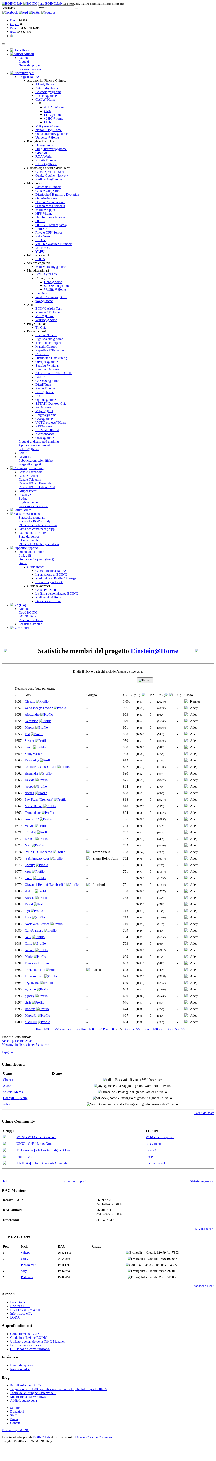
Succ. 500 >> (176, 1029)
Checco (8, 1079)
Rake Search (43, 236)
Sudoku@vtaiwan (47, 365)
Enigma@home (45, 415)
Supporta (16, 1407)
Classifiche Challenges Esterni (39, 544)
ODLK (40, 221)
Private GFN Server (48, 232)
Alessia (29, 897)
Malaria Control (46, 346)
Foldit (22, 453)
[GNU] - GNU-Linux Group (35, 1143)
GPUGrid (42, 153)
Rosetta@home (45, 160)
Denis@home (44, 145)
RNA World (43, 156)
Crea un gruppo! (75, 1181)
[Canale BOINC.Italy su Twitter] (34, 12)
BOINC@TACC (46, 274)
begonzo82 (32, 983)
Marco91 (31, 1015)
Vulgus (29, 825)
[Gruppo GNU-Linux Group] (4, 1144)
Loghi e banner (29, 502)
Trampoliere (33, 812)
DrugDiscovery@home (51, 149)
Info (5, 1181)
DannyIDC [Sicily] (15, 1098)
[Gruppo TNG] (4, 1157)
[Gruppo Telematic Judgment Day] (4, 1150)
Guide (23, 563)
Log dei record (204, 1228)
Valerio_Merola (13, 1092)
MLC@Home (44, 316)
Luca (28, 917)
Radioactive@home (48, 179)
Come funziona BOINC (51, 570)
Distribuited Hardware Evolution (57, 194)
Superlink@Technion (49, 350)
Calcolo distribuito (31, 620)
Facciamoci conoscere (33, 506)
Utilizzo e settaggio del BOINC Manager (37, 1341)
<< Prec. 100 (85, 1029)
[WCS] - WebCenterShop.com (36, 1137)
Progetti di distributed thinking (39, 441)
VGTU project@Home (50, 422)
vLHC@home (53, 118)
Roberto (30, 1009)
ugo (27, 911)
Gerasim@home (46, 198)
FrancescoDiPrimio (37, 963)
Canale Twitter (28, 476)
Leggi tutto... (10, 1052)
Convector (42, 354)
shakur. (29, 891)
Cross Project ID (46, 589)
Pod (27, 734)
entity (24, 1258)
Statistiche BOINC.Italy (34, 521)
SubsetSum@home (56, 286)
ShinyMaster (33, 754)
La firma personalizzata (25, 1345)
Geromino (31, 721)
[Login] (76, 8)
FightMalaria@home (49, 339)
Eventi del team (204, 1113)
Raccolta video (20, 1369)
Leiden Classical (46, 335)
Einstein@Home (154, 651)
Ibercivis (41, 293)
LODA (40, 259)
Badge (23, 498)
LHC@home (52, 115)
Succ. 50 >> (132, 1029)
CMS (47, 111)
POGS (39, 396)
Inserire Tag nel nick (49, 582)
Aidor (7, 1086)
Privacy (15, 1419)
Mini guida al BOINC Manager (56, 578)
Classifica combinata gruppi (37, 529)
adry (24, 1271)
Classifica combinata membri (38, 525)
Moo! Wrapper (45, 210)
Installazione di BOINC (51, 574)
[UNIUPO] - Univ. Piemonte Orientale (41, 1163)
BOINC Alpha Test (48, 308)
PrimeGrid (42, 229)
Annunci (24, 608)
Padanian (27, 1277)
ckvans (29, 793)
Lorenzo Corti (34, 976)
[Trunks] (30, 832)
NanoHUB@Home (48, 130)
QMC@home (44, 438)
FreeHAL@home (47, 369)
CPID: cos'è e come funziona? (30, 1349)
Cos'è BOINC (28, 612)
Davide (29, 780)
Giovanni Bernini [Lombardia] (45, 884)
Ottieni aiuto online (31, 551)
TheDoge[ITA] (35, 969)
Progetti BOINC (29, 77)
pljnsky (29, 996)
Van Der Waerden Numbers (53, 244)
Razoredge (32, 760)
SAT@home (43, 426)
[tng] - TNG (24, 1156)
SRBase (40, 240)
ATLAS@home (54, 107)
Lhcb (47, 122)
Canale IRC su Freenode (35, 483)
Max (28, 845)
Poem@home (44, 392)
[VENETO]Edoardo (38, 852)
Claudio (30, 701)
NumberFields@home (50, 217)
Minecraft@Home (47, 312)
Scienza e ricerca (30, 69)
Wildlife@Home (55, 289)
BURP (40, 377)
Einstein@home (46, 96)
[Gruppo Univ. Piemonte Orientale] (4, 1163)
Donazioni (17, 1411)
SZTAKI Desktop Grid (50, 403)
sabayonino (153, 1143)
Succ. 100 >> (153, 1029)
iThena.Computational (50, 202)
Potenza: (15, 28)
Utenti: (14, 20)
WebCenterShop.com (160, 1137)
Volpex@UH (44, 411)
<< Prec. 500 (63, 1029)
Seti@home (43, 407)
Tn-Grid (40, 327)
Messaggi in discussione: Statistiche (25, 1044)
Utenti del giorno (21, 1365)
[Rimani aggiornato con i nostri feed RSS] (48, 12)
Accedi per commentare (17, 1041)
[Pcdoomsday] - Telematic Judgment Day (43, 1150)
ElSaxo (29, 839)
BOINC (24, 58)
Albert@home (44, 84)
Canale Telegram (30, 479)
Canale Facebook (30, 472)
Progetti (24, 61)
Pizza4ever (28, 1265)
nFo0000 (31, 1022)
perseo (150, 1156)
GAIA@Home (45, 99)
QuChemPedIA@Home (51, 134)
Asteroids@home (47, 88)
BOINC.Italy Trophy (33, 532)
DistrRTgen (43, 384)
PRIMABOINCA (47, 430)
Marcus (30, 727)
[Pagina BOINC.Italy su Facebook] (10, 12)
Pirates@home (45, 388)
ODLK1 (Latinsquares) (51, 225)
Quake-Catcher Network (51, 175)
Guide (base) (35, 567)
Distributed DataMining (51, 358)
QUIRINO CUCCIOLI (40, 767)
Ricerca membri (29, 540)
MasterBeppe (33, 806)
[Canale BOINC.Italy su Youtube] (23, 12)
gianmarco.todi (156, 1163)
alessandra (31, 773)
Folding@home (29, 449)
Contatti (15, 1423)
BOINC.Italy (27, 616)
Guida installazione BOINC (28, 1337)
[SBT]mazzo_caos (37, 858)
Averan (29, 950)
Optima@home (45, 400)
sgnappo (30, 989)
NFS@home (43, 213)
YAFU (40, 251)
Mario (29, 956)
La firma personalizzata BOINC (56, 593)
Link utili (25, 555)
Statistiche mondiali (32, 517)
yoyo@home (44, 301)
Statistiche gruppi (201, 1181)
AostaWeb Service (37, 924)
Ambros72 (32, 819)
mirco (28, 747)
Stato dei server (29, 536)
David (29, 904)
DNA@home (53, 282)
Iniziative (25, 494)
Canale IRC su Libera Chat (37, 487)
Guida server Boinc (48, 601)
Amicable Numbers (48, 187)
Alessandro (32, 714)
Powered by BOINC (15, 1430)
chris (28, 1002)
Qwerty (30, 865)
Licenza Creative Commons (93, 1437)
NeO (28, 937)
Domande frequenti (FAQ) (36, 559)
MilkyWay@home (47, 126)
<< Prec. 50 (106, 1029)
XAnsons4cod (45, 434)
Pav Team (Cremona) (39, 799)
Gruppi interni (28, 491)
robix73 (151, 1150)
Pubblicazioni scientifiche (36, 460)
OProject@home (46, 362)
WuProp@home (46, 320)
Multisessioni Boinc (48, 597)
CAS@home (44, 419)
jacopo (29, 786)
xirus (28, 871)
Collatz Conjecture (47, 191)
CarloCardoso (34, 930)
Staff (13, 1415)
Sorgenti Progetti (30, 464)
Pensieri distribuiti (30, 624)
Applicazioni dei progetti (35, 445)
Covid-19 (25, 457)
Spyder (29, 740)
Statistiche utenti (203, 1286)
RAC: (13, 31)
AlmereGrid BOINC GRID (53, 373)
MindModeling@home (50, 267)
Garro (28, 943)
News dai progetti (30, 65)
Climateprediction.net (49, 172)
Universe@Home (47, 137)
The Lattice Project (48, 343)
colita (6, 1104)
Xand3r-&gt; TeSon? (39, 708)
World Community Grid (51, 297)
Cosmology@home (48, 92)
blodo (28, 878)
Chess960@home (47, 381)
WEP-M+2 (42, 248)
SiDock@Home (46, 164)
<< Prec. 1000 (40, 1029)
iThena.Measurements (50, 206)
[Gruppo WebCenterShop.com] (4, 1137)
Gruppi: (14, 24)
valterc (25, 1252)
